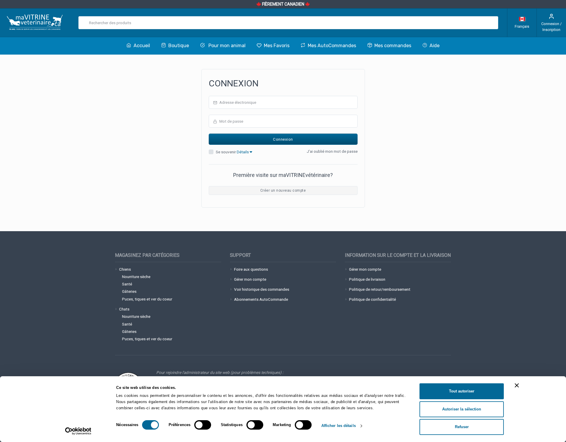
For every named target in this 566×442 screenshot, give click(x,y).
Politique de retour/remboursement (379, 289)
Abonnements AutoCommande (261, 299)
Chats (124, 309)
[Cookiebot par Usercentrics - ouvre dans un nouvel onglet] (78, 431)
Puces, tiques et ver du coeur (147, 299)
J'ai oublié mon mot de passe (332, 151)
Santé (127, 284)
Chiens (125, 269)
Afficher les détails (338, 425)
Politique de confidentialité (372, 299)
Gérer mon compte (250, 279)
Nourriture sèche (136, 276)
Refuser (462, 427)
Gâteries (129, 291)
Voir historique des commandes (261, 289)
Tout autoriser (461, 391)
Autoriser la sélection (461, 409)
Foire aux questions (251, 269)
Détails (243, 151)
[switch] (202, 425)
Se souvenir (233, 151)
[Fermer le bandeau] (517, 385)
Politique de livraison (367, 279)
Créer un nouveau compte (283, 190)
